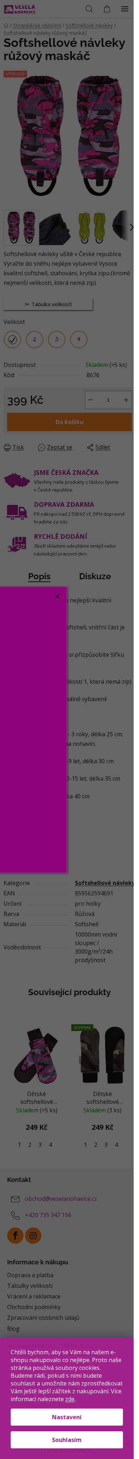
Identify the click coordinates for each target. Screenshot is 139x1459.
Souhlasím (67, 1440)
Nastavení (67, 1417)
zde (69, 1399)
